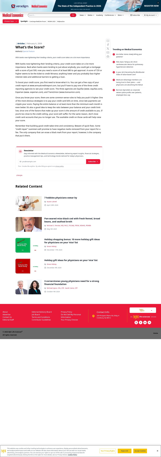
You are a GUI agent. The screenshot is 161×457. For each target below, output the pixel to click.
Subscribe (92, 161)
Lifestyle (19, 175)
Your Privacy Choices (69, 320)
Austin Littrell (52, 202)
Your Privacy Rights (108, 451)
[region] (80, 451)
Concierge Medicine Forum (37, 21)
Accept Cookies (140, 451)
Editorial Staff (8, 320)
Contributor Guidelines (41, 320)
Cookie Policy (72, 455)
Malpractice (61, 21)
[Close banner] (158, 2)
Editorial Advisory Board (42, 312)
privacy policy (59, 166)
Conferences (109, 15)
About (5, 312)
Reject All (124, 451)
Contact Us (7, 317)
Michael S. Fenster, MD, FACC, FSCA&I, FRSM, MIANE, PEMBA (69, 225)
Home (155, 333)
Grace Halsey (51, 246)
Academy (99, 15)
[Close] (157, 450)
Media (90, 15)
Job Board (36, 314)
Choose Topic (9, 21)
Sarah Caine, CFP (71, 288)
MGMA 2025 (51, 21)
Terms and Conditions (41, 317)
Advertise (6, 314)
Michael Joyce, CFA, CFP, (55, 288)
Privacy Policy (66, 312)
